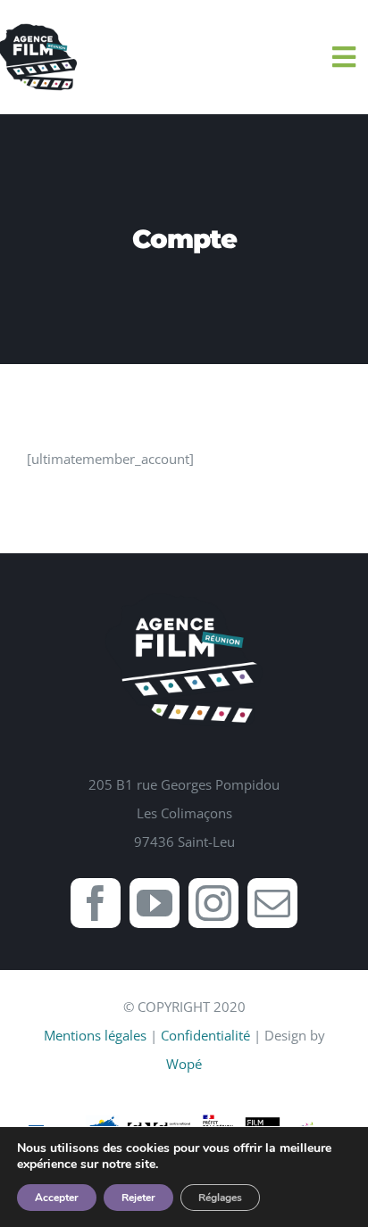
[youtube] (155, 903)
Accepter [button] (57, 1197)
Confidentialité (205, 1035)
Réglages (220, 1197)
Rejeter (138, 1197)
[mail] (272, 903)
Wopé (184, 1064)
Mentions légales (95, 1035)
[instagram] (213, 903)
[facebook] (96, 903)
